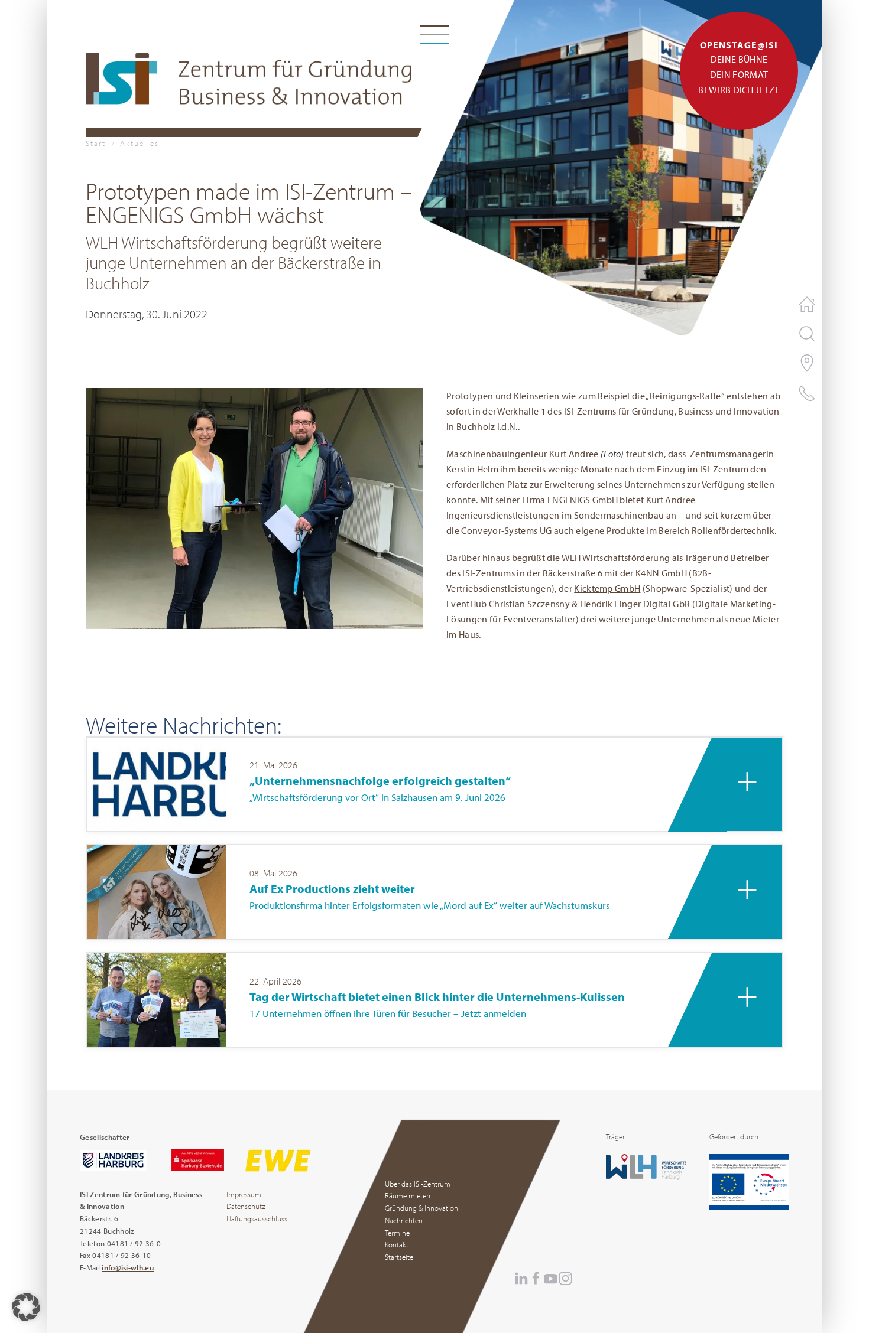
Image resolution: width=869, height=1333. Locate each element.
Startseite (399, 1257)
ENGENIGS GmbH (582, 500)
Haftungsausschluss (256, 1218)
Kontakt (396, 1244)
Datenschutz (245, 1206)
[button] (254, 507)
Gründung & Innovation (421, 1208)
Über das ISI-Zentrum (417, 1183)
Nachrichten (404, 1220)
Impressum (243, 1194)
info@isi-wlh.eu (128, 1267)
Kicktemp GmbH (607, 588)
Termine (397, 1232)
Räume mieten (407, 1195)
